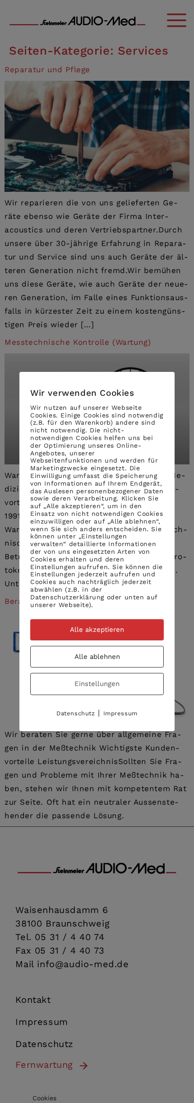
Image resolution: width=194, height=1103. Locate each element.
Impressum (120, 713)
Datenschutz (75, 713)
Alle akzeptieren (97, 630)
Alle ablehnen (97, 657)
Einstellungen (97, 684)
